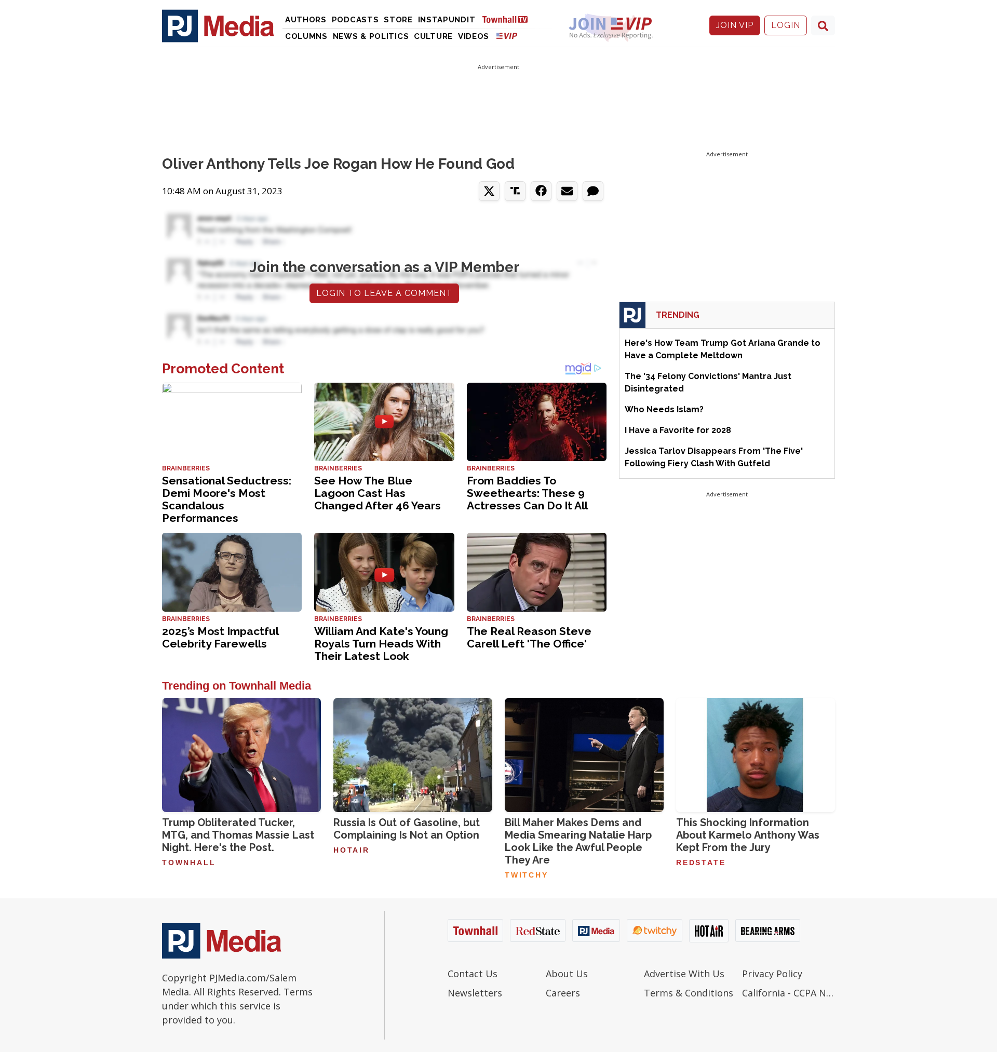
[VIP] (507, 36)
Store (398, 19)
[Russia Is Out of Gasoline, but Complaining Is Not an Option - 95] (412, 755)
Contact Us (472, 973)
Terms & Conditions (688, 993)
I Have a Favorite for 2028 (678, 430)
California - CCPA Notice (788, 993)
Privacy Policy (772, 973)
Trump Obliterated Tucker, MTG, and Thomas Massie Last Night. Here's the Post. (238, 835)
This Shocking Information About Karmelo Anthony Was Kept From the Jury (747, 835)
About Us (567, 973)
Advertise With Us (684, 973)
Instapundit (447, 19)
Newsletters (475, 993)
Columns (306, 36)
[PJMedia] (218, 25)
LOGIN (785, 25)
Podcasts (355, 19)
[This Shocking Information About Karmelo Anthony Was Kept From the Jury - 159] (755, 755)
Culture (433, 36)
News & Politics (371, 36)
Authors (306, 19)
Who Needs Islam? (664, 409)
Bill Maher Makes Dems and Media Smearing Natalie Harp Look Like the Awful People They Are (578, 841)
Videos (473, 36)
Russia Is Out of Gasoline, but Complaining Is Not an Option (406, 828)
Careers (563, 993)
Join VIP (734, 25)
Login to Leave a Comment (384, 293)
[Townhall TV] (509, 19)
